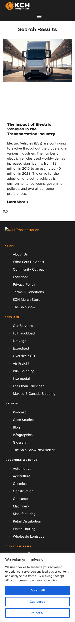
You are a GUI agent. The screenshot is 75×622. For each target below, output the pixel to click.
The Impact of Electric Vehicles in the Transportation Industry (31, 129)
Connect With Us (18, 546)
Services (12, 317)
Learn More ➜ (18, 202)
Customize (37, 601)
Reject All (37, 613)
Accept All (37, 590)
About (10, 246)
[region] (37, 587)
